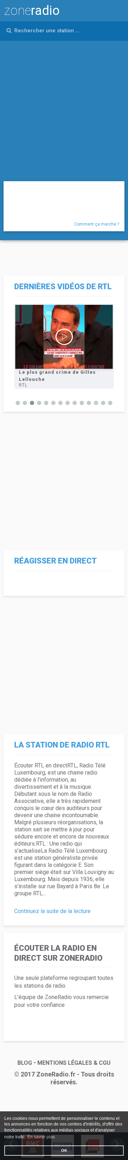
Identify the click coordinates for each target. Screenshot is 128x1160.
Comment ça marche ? (96, 224)
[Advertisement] (64, 108)
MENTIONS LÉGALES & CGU (74, 1062)
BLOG (24, 1062)
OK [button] (64, 1150)
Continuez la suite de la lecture (52, 911)
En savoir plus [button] (41, 1136)
